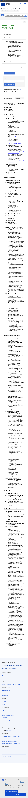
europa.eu (8, 730)
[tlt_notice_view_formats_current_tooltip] (22, 98)
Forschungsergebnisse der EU (8, 715)
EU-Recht (4, 710)
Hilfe (2, 675)
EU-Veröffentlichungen (6, 720)
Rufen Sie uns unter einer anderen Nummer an (11, 738)
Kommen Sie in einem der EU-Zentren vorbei (11, 743)
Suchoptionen (24, 18)
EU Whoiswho (4, 717)
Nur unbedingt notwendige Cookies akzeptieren (16, 794)
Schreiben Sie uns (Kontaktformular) (9, 741)
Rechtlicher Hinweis (6, 690)
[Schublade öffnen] (3, 23)
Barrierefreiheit (5, 695)
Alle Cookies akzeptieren (11, 791)
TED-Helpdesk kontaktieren (7, 678)
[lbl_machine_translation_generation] (20, 89)
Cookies (3, 693)
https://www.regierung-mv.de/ (14, 143)
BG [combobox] (5, 81)
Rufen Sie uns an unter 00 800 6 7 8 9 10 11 (11, 736)
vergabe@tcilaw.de (16, 136)
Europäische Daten (5, 712)
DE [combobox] (5, 69)
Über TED (4, 701)
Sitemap (3, 704)
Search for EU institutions (7, 749)
